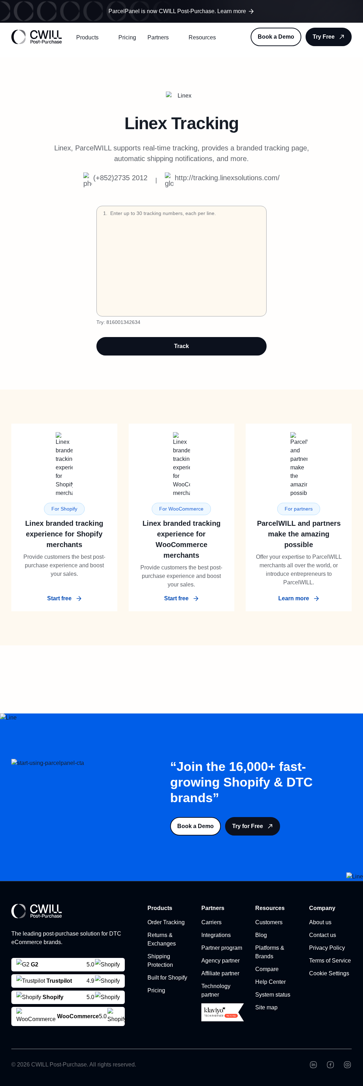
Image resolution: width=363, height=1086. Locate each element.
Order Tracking (166, 922)
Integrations (216, 935)
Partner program (221, 948)
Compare (267, 969)
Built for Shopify (167, 978)
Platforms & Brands (269, 952)
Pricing (127, 37)
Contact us (322, 935)
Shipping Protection (160, 960)
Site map (266, 1007)
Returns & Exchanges (161, 939)
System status (272, 995)
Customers (269, 922)
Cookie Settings (329, 973)
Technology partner (215, 990)
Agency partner (220, 961)
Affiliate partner (220, 973)
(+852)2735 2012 (120, 178)
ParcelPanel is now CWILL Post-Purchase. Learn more (177, 11)
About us (320, 922)
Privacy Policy (327, 948)
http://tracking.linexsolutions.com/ (227, 178)
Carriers (211, 922)
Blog (261, 935)
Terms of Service (330, 961)
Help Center (270, 982)
